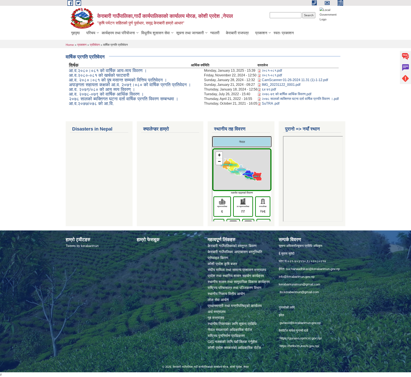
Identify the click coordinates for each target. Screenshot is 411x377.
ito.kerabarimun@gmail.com (299, 292)
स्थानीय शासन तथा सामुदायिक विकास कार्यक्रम (239, 282)
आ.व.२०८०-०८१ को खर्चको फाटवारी (99, 75)
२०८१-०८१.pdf (272, 70)
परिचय (90, 33)
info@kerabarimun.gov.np (296, 276)
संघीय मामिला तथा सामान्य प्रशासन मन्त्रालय (237, 270)
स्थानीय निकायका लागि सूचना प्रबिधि (232, 324)
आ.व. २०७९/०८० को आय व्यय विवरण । (102, 89)
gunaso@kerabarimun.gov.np (300, 323)
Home (70, 44)
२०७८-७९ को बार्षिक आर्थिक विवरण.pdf (286, 94)
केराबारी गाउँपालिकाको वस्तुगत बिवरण (233, 246)
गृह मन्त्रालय (216, 318)
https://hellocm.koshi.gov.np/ (299, 346)
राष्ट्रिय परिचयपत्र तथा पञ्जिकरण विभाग (235, 288)
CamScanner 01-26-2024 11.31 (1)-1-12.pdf (295, 80)
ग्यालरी (214, 33)
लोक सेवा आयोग (219, 300)
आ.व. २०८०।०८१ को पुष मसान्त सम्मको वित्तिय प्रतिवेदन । (118, 79)
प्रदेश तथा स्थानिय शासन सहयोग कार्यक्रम (236, 276)
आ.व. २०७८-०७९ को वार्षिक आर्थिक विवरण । (106, 94)
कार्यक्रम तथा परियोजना (118, 33)
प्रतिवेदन (95, 44)
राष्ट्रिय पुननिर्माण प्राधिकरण (226, 336)
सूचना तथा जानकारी (190, 33)
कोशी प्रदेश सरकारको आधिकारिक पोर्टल (234, 348)
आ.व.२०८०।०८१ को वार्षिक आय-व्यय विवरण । (108, 70)
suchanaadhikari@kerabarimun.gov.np (313, 269)
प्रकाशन (261, 33)
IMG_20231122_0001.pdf (281, 84)
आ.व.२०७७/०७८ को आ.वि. (91, 103)
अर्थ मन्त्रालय (216, 312)
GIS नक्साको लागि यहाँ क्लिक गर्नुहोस (232, 342)
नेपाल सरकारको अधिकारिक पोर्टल (230, 330)
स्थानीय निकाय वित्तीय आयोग (227, 294)
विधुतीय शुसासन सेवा (155, 33)
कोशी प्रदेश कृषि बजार (223, 264)
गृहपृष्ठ (75, 33)
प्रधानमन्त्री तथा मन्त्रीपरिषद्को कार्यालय (235, 306)
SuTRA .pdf (270, 103)
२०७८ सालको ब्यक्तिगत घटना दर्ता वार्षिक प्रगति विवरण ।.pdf (300, 99)
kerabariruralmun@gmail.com (299, 284)
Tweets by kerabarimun (82, 246)
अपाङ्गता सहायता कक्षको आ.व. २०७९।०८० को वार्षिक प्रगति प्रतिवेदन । (130, 84)
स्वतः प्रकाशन (284, 33)
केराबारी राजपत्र (237, 33)
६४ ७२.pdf (269, 89)
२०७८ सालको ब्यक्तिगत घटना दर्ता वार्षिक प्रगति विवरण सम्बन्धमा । (123, 98)
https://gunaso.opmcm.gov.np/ (301, 338)
